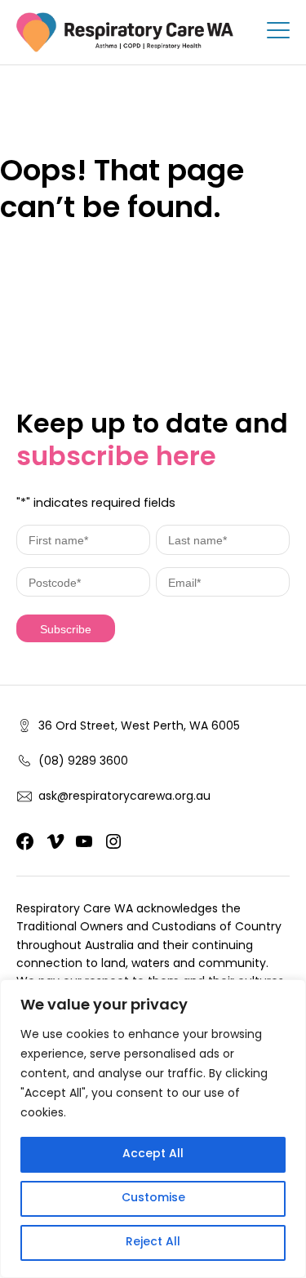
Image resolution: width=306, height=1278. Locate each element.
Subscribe (65, 629)
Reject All (153, 1242)
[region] (153, 1128)
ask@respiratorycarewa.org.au (124, 797)
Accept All (153, 1154)
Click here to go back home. (108, 261)
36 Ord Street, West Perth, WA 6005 (139, 727)
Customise (153, 1198)
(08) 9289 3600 (83, 762)
